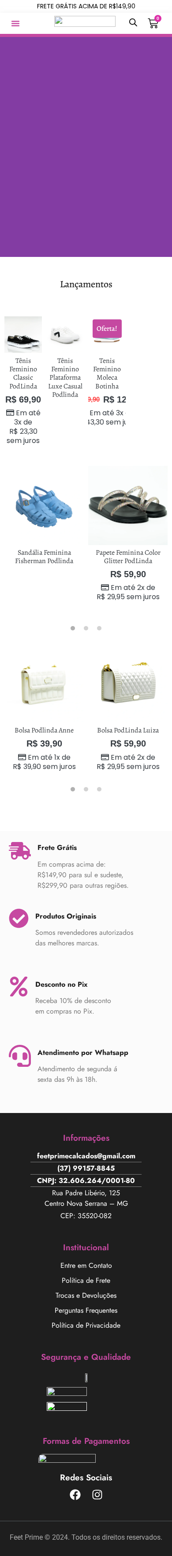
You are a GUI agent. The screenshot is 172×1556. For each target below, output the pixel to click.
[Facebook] (75, 1495)
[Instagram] (97, 1495)
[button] (15, 23)
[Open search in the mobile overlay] (133, 22)
